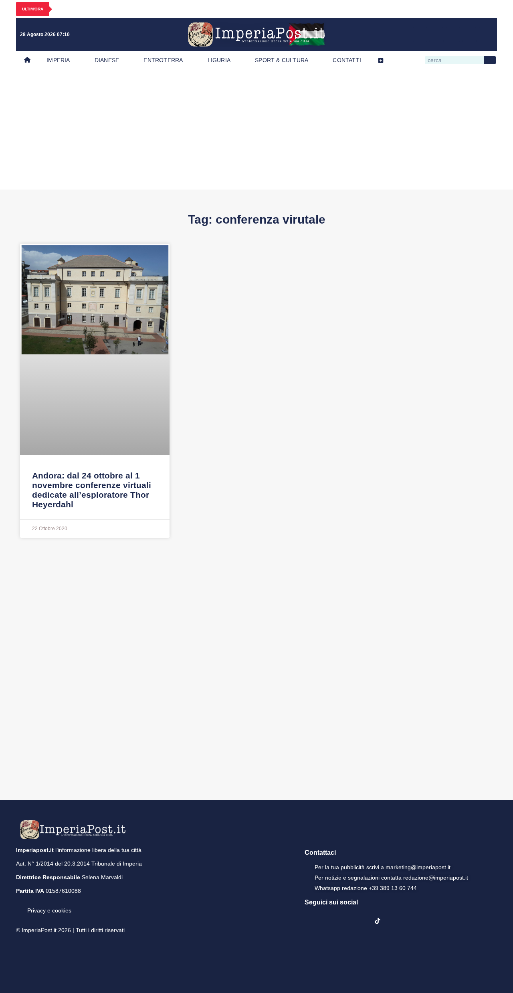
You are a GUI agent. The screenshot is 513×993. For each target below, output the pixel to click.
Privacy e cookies (49, 910)
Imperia (58, 60)
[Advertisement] (256, 129)
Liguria (219, 60)
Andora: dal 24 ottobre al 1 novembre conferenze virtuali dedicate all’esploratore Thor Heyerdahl (91, 490)
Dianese (107, 60)
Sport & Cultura (281, 60)
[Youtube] (453, 34)
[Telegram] (469, 34)
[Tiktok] (486, 34)
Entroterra (163, 60)
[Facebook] (420, 34)
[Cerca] (490, 60)
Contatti (347, 60)
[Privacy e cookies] (19, 905)
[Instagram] (436, 34)
